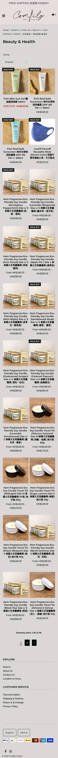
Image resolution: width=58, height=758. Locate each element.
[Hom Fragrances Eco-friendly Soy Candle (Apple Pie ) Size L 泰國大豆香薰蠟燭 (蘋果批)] (42, 239)
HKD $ (23, 732)
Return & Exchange (13, 702)
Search (6, 667)
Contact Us (9, 674)
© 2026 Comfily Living (12, 756)
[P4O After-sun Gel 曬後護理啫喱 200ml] (16, 82)
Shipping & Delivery (13, 698)
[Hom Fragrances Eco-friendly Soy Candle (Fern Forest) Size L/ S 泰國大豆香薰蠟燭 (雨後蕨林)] (16, 239)
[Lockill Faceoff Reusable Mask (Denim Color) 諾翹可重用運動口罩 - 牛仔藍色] (42, 132)
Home (6, 30)
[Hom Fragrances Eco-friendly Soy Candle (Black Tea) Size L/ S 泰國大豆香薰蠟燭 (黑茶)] (16, 585)
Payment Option (11, 694)
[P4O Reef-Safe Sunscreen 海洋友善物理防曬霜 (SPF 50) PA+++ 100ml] (42, 82)
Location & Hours (12, 678)
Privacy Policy (10, 706)
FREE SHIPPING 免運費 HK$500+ (29, 3)
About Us (8, 670)
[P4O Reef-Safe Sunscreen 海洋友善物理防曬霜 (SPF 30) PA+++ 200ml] (16, 132)
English (10, 732)
